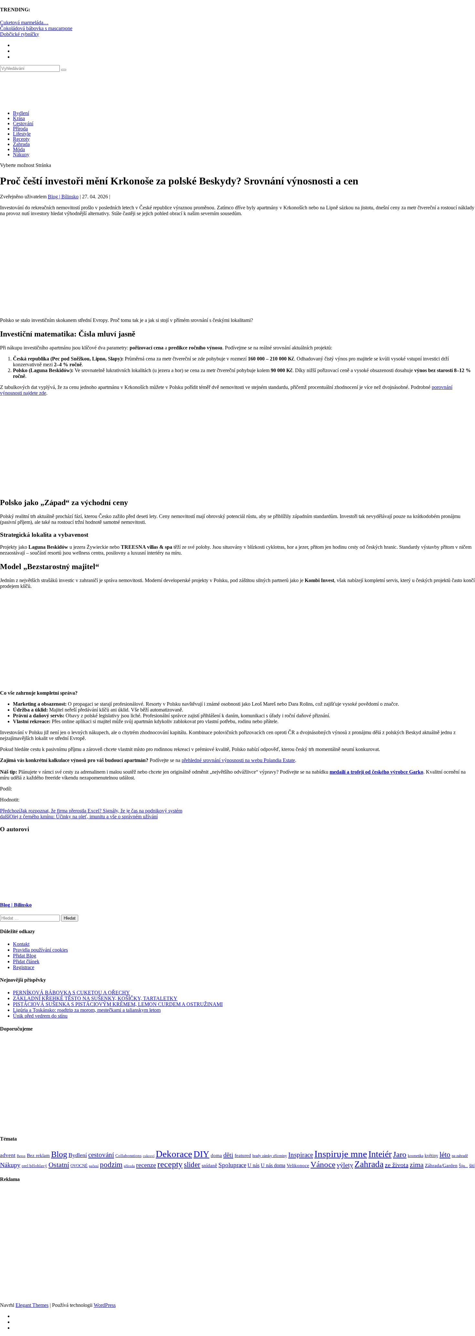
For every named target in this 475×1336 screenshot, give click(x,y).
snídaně (209, 1165)
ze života (396, 1164)
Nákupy (21, 154)
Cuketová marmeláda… (24, 22)
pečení (94, 1166)
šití (472, 1165)
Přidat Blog (24, 955)
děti (228, 1154)
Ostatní (58, 1165)
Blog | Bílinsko (63, 196)
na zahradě (460, 1156)
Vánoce (323, 1164)
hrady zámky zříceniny (269, 1156)
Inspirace (300, 1155)
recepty (170, 1164)
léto (444, 1154)
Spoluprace (232, 1165)
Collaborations (128, 1155)
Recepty (21, 139)
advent (8, 1155)
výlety (345, 1164)
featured (243, 1155)
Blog (59, 1154)
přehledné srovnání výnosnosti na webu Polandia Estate (238, 760)
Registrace (23, 967)
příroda (129, 1166)
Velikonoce (298, 1165)
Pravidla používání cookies (40, 950)
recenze (146, 1164)
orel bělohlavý (34, 1165)
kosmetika (415, 1156)
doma (216, 1155)
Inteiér (380, 1154)
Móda (19, 149)
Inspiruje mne (340, 1154)
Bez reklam (38, 1155)
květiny (431, 1155)
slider (192, 1165)
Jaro (399, 1154)
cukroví (148, 1156)
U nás (253, 1165)
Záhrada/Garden (441, 1165)
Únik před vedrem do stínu (40, 1016)
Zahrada (21, 144)
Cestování (23, 123)
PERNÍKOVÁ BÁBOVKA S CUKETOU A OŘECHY (71, 992)
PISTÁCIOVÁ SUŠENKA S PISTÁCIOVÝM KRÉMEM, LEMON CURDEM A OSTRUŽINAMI (118, 1004)
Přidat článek (26, 961)
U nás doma (273, 1165)
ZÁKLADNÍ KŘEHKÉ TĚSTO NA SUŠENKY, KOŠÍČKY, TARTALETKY (95, 998)
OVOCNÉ (79, 1166)
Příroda (20, 128)
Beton (21, 1156)
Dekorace (174, 1154)
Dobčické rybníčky (19, 34)
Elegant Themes (32, 1305)
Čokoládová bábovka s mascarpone (36, 28)
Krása (19, 118)
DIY (201, 1154)
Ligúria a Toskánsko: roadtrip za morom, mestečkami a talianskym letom (87, 1010)
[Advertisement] (237, 267)
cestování (101, 1155)
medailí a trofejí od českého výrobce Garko (376, 772)
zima (417, 1165)
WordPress (105, 1305)
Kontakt (21, 944)
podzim (111, 1164)
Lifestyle (22, 134)
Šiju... (463, 1166)
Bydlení (21, 113)
